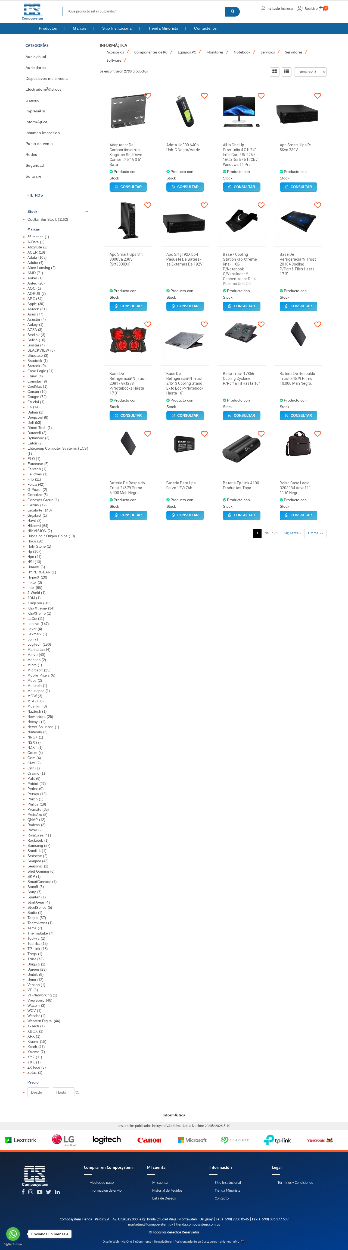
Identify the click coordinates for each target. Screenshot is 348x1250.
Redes (31, 154)
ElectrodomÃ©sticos (43, 89)
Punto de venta (39, 143)
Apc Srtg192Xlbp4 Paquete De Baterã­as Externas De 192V (184, 259)
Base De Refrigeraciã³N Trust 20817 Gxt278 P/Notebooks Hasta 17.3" (128, 383)
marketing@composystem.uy (150, 1225)
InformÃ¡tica (37, 122)
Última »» (315, 533)
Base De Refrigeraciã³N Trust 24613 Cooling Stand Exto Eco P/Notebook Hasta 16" (184, 383)
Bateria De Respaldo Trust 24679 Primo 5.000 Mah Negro (127, 488)
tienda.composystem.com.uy (198, 1225)
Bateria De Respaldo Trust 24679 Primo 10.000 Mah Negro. (297, 378)
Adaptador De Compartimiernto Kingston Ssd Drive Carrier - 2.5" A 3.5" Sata (126, 155)
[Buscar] (232, 12)
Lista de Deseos (164, 1199)
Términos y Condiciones (295, 1183)
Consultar (130, 187)
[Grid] (274, 72)
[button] (242, 1241)
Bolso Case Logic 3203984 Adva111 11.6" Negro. (295, 488)
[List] (286, 72)
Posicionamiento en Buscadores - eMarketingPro (207, 1241)
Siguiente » (292, 533)
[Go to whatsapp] (13, 1234)
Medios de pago (101, 1183)
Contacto (222, 1199)
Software (33, 176)
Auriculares (36, 67)
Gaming (33, 100)
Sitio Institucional (118, 28)
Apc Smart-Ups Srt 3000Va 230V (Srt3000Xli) (126, 259)
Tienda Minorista (163, 28)
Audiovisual (36, 57)
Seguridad (35, 165)
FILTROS (35, 195)
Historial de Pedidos (167, 1191)
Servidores (293, 52)
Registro (311, 9)
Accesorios (115, 52)
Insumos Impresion (43, 133)
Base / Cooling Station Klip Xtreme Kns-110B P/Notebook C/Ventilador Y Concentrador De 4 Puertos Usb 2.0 (240, 269)
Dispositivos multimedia (47, 78)
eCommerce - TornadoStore (153, 1241)
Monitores (214, 52)
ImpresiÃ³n (35, 111)
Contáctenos (206, 28)
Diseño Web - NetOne (117, 1241)
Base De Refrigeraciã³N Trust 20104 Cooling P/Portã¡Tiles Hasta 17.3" (298, 264)
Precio (33, 1082)
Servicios (268, 52)
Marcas (80, 28)
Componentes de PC (150, 52)
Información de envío (105, 1191)
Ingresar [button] (287, 9)
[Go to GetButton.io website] (13, 1244)
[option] (21, 1140)
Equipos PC (187, 52)
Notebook (242, 52)
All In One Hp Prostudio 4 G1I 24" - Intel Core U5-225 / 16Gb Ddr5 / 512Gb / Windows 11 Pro (240, 155)
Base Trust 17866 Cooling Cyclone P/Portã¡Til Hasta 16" (241, 378)
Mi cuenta (160, 1183)
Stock (32, 212)
